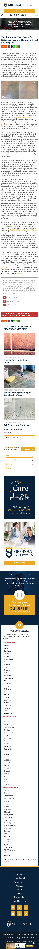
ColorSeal (5, 315)
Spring (6, 845)
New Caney (8, 817)
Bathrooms (27, 315)
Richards (7, 836)
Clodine (6, 654)
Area (8, 455)
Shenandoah (8, 839)
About (19, 889)
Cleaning (21, 313)
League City (8, 749)
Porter (6, 834)
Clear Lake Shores (10, 727)
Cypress (6, 768)
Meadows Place (9, 678)
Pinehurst (7, 831)
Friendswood (8, 733)
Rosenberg (7, 694)
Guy (5, 667)
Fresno (6, 662)
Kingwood (7, 809)
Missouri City (8, 681)
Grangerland (8, 804)
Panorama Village (10, 825)
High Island (8, 738)
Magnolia (7, 812)
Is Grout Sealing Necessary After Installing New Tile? (18, 393)
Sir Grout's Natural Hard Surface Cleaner (23, 230)
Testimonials (19, 897)
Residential (13, 315)
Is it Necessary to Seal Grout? (17, 425)
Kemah (6, 744)
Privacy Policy (20, 937)
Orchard (7, 686)
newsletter (20, 273)
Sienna (6, 697)
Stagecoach (8, 847)
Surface (9, 468)
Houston (7, 670)
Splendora (7, 842)
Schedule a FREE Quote (19, 11)
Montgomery (8, 815)
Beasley (6, 645)
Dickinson (7, 730)
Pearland (7, 782)
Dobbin (6, 801)
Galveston (7, 735)
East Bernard (8, 659)
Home (2, 34)
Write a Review (2, 14)
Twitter (12, 46)
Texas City (7, 757)
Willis (6, 853)
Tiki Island (7, 760)
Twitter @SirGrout (12, 305)
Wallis (6, 711)
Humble (6, 774)
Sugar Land (8, 705)
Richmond (7, 692)
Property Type (12, 460)
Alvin (6, 719)
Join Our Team (19, 901)
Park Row (7, 689)
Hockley (7, 806)
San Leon (7, 752)
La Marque (7, 746)
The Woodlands (9, 850)
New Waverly (8, 820)
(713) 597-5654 (18, 15)
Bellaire (6, 765)
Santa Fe (7, 754)
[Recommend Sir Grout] (19, 543)
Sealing (27, 313)
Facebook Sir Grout (12, 297)
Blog (7, 34)
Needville (7, 684)
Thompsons (8, 708)
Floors (20, 315)
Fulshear (7, 664)
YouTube (13, 913)
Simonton (7, 700)
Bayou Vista (8, 724)
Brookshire (7, 651)
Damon (6, 656)
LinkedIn (19, 913)
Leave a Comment (13, 429)
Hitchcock (7, 741)
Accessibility (10, 937)
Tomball (7, 785)
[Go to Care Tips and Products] (19, 497)
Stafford (6, 703)
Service (9, 464)
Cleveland (7, 790)
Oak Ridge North (10, 823)
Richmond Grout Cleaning (24, 117)
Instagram (13, 907)
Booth (6, 648)
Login (6, 447)
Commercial (19, 882)
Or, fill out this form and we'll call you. (19, 611)
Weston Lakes (8, 713)
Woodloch (7, 855)
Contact (19, 893)
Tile (11, 313)
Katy (5, 673)
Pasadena (7, 779)
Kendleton (7, 675)
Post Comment (27, 449)
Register (13, 447)
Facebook (9, 46)
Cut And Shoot (9, 796)
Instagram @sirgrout (13, 301)
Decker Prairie (9, 798)
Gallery (19, 885)
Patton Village (8, 828)
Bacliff (6, 722)
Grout (15, 313)
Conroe (6, 793)
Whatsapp (14, 46)
